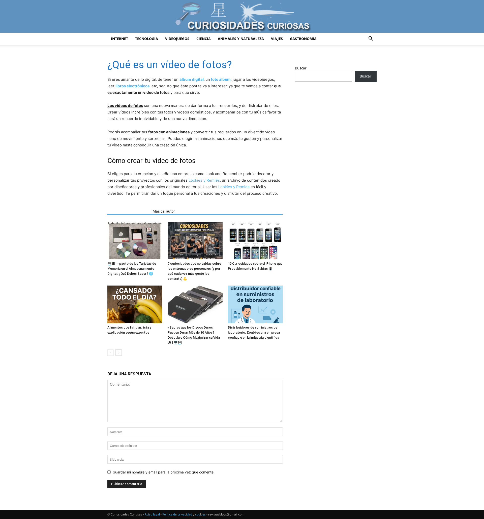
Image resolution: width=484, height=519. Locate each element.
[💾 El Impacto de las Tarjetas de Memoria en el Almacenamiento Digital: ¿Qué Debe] (134, 240)
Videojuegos (177, 38)
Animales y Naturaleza (241, 38)
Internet (119, 38)
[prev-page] (110, 352)
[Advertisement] (336, 125)
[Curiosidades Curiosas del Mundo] (242, 17)
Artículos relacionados (128, 211)
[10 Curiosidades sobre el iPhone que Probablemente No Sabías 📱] (255, 240)
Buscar (301, 68)
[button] (371, 39)
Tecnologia (146, 38)
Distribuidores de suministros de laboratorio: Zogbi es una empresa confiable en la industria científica (254, 332)
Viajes (277, 38)
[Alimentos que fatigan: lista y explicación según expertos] (134, 304)
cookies (200, 514)
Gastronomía (303, 38)
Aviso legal (152, 514)
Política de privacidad (177, 514)
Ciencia (203, 38)
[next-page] (118, 352)
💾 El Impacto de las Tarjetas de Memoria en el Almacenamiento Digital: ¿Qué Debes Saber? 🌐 (131, 268)
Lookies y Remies (204, 180)
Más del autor (164, 211)
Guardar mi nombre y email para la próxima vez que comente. (164, 472)
